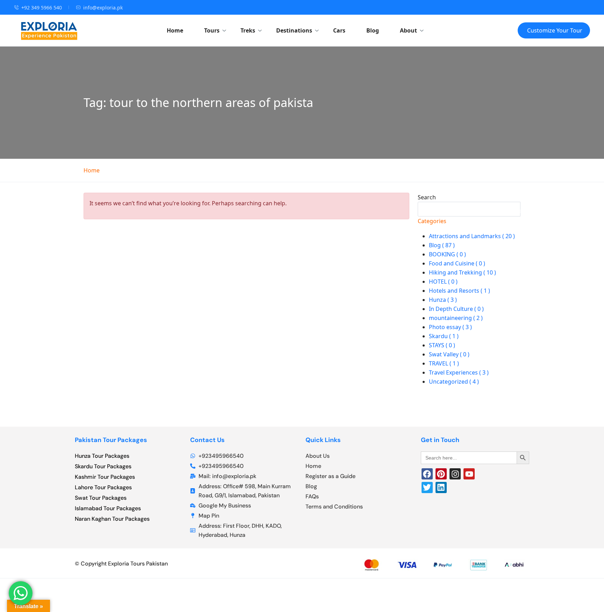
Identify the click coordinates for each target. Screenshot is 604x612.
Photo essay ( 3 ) (450, 327)
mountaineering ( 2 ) (456, 318)
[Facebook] (427, 473)
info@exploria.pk (103, 7)
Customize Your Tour (554, 30)
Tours (212, 30)
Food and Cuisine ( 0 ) (457, 263)
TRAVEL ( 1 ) (444, 363)
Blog (372, 30)
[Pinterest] (441, 473)
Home (175, 30)
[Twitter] (427, 487)
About (408, 30)
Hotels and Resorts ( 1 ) (459, 290)
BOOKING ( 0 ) (447, 254)
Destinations (294, 30)
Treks (247, 30)
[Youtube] (469, 473)
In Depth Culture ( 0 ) (456, 309)
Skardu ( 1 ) (444, 336)
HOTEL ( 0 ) (443, 281)
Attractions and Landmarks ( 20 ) (472, 236)
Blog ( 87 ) (442, 245)
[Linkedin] (441, 487)
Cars (339, 30)
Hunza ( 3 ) (443, 300)
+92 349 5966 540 (41, 7)
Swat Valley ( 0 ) (449, 354)
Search (427, 197)
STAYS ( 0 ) (442, 345)
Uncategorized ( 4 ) (454, 381)
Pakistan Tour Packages (111, 440)
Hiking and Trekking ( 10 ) (462, 272)
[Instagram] (455, 473)
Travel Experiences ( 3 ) (459, 372)
